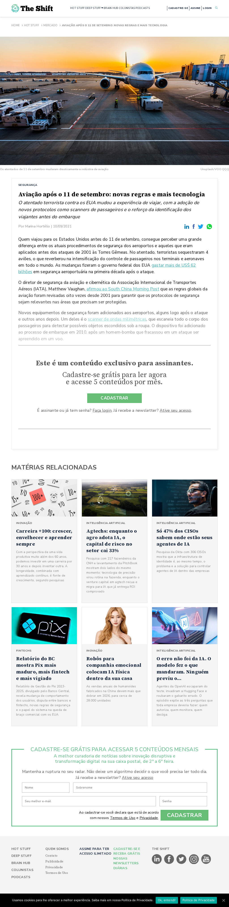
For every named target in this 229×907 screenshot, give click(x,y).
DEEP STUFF (93, 8)
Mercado (50, 25)
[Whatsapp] (209, 226)
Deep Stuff (21, 856)
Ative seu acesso (175, 410)
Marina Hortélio (37, 226)
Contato (51, 856)
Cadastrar (184, 815)
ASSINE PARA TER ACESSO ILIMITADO (95, 851)
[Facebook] (194, 226)
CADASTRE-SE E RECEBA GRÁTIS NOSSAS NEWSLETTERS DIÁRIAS (126, 858)
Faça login (102, 410)
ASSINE (196, 8)
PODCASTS (143, 8)
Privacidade (149, 817)
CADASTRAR (114, 398)
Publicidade (54, 862)
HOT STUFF (77, 8)
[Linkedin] (187, 226)
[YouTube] (206, 863)
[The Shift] (32, 8)
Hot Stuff (31, 25)
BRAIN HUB (111, 8)
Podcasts (20, 877)
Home (15, 25)
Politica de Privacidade (198, 900)
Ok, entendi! (167, 900)
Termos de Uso (123, 817)
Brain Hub (20, 863)
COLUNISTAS (127, 8)
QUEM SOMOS (57, 849)
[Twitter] (201, 226)
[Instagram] (194, 863)
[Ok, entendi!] (223, 900)
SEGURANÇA (27, 185)
